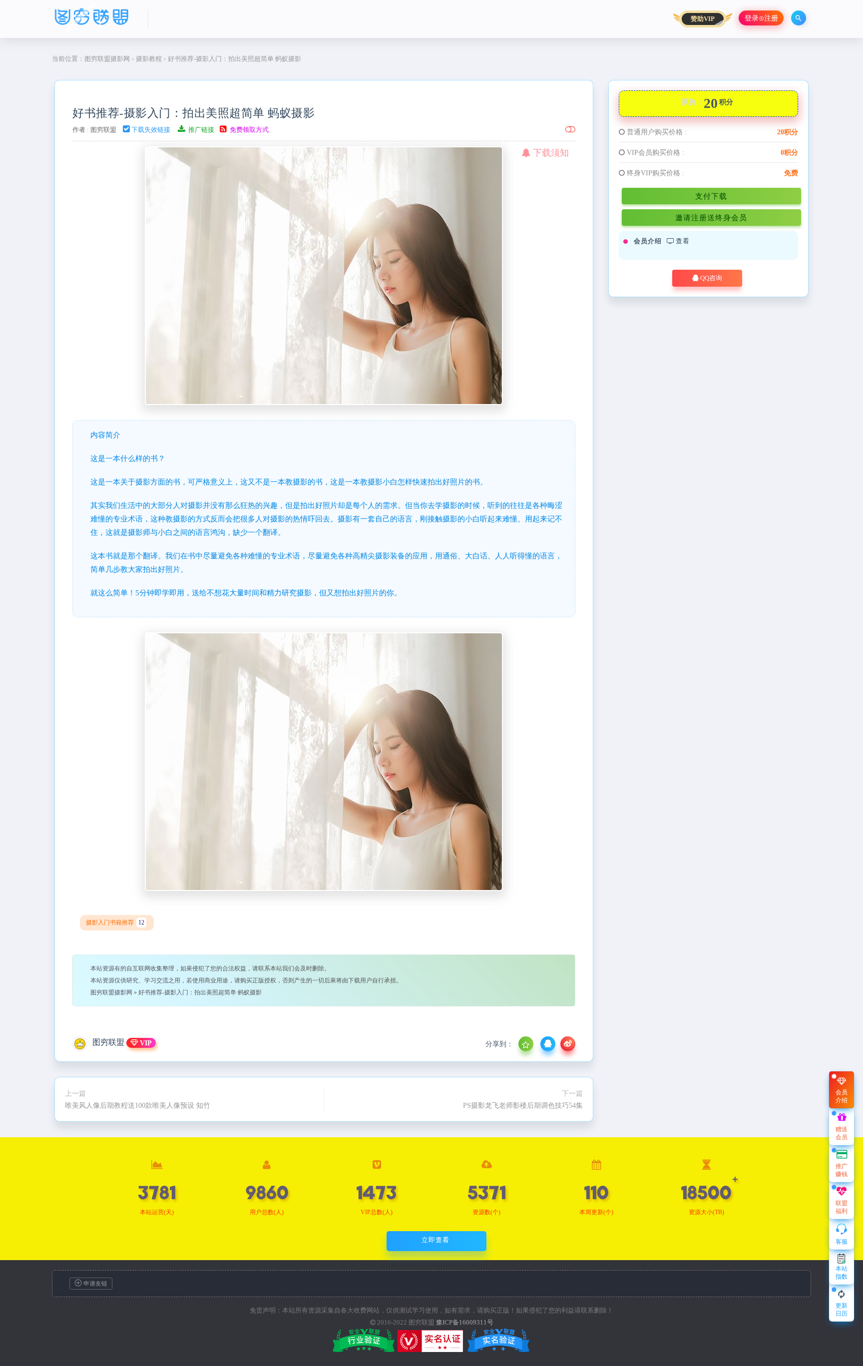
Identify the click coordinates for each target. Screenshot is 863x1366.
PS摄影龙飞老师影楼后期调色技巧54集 (523, 1105)
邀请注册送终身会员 (711, 217)
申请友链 (94, 1284)
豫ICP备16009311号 (464, 1322)
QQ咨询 (710, 278)
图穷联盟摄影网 (107, 58)
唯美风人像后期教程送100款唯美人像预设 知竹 (137, 1105)
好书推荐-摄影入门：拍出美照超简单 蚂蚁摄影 (193, 112)
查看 (681, 241)
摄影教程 (149, 58)
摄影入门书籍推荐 (115, 922)
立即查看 (435, 1240)
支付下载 (711, 196)
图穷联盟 (103, 129)
